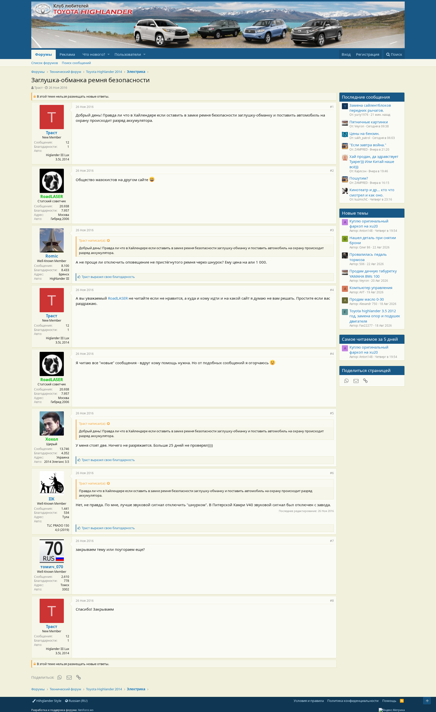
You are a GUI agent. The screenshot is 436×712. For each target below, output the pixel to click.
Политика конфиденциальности (352, 700)
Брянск (64, 274)
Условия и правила (309, 700)
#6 (332, 473)
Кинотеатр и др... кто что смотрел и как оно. (371, 192)
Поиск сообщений (76, 63)
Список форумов (44, 63)
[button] (108, 54)
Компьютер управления (370, 287)
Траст (38, 87)
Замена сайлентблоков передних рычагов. (370, 108)
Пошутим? (358, 178)
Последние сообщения (366, 97)
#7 (332, 541)
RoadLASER (118, 298)
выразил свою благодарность (108, 277)
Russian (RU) (78, 700)
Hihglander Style (48, 700)
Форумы (43, 54)
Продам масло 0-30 (366, 299)
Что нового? (94, 54)
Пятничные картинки (368, 121)
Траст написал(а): (92, 240)
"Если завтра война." (367, 144)
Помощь (389, 700)
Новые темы (355, 213)
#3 (332, 230)
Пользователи (128, 54)
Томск (65, 585)
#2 (332, 170)
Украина (63, 457)
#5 (332, 413)
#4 (332, 290)
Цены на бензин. (364, 133)
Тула (65, 517)
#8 (332, 601)
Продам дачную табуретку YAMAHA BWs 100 (373, 273)
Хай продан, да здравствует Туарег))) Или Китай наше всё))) (373, 161)
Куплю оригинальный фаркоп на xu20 (368, 223)
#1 (332, 107)
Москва (63, 215)
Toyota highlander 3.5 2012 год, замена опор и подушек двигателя (374, 316)
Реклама (67, 54)
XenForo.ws (85, 710)
